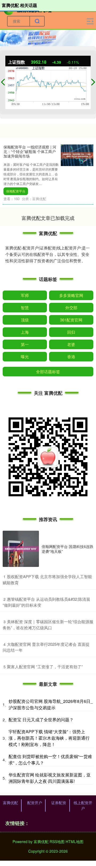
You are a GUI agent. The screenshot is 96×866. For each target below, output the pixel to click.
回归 (71, 332)
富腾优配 (10, 802)
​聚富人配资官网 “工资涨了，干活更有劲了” (45, 666)
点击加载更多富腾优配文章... (48, 217)
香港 (71, 356)
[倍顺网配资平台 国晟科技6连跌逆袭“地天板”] (21, 549)
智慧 (25, 307)
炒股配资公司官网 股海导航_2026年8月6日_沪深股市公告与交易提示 (51, 704)
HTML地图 (74, 841)
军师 (25, 295)
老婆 (71, 344)
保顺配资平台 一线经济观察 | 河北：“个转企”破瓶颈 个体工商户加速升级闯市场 (29, 151)
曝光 (25, 356)
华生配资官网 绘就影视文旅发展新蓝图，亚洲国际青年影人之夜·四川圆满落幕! (50, 778)
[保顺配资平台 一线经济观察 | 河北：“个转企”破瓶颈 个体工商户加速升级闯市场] (77, 154)
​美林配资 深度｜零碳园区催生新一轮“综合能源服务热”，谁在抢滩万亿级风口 (48, 624)
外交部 (71, 307)
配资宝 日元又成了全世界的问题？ (41, 719)
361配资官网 (71, 320)
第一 (25, 344)
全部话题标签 (48, 371)
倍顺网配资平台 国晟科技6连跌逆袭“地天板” (67, 549)
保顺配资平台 (15, 191)
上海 (25, 332)
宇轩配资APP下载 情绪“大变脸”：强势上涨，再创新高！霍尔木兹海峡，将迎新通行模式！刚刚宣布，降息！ (49, 737)
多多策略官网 (71, 295)
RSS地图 (57, 841)
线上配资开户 (83, 805)
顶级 (25, 320)
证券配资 (58, 802)
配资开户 (34, 802)
